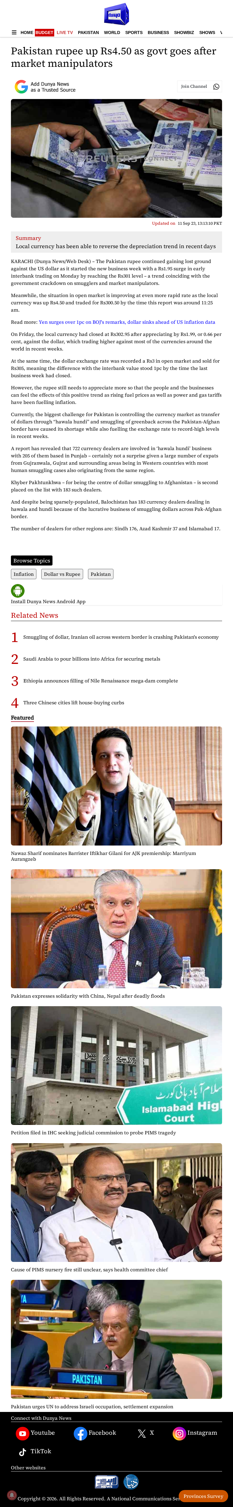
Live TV (65, 32)
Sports (134, 32)
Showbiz (184, 32)
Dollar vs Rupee (62, 574)
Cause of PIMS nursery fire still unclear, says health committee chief (89, 1269)
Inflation (24, 574)
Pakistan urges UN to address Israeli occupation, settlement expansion (92, 1406)
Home (27, 32)
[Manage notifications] (12, 1495)
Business (158, 32)
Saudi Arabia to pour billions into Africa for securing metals (91, 658)
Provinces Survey (203, 1496)
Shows (207, 32)
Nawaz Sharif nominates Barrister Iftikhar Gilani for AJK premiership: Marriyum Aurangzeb (103, 856)
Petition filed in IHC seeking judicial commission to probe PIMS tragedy (93, 1132)
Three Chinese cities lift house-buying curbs (73, 702)
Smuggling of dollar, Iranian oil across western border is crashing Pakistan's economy (121, 637)
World (112, 32)
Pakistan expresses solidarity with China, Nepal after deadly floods (88, 996)
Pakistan (88, 32)
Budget (44, 32)
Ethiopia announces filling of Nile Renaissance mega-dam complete (100, 680)
